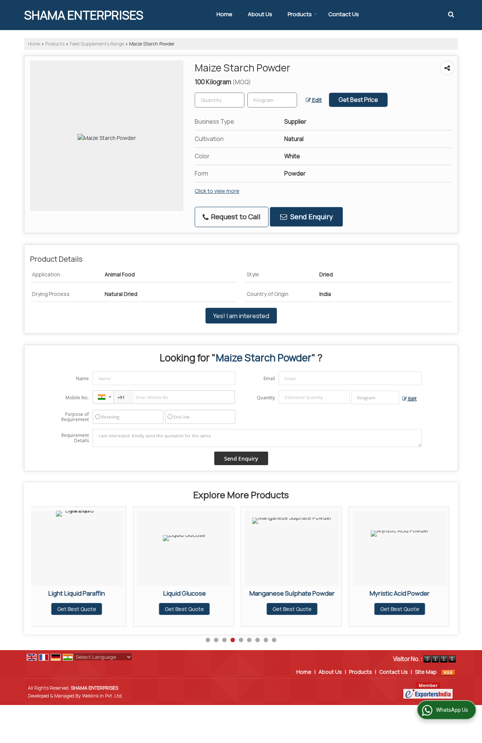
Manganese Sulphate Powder (207, 593)
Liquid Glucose (99, 593)
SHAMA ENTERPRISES (83, 15)
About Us (260, 14)
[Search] (451, 14)
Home (224, 14)
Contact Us (343, 14)
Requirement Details (75, 438)
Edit (316, 99)
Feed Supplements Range (97, 44)
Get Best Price (358, 100)
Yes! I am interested (241, 315)
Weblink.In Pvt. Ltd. (102, 696)
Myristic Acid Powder (315, 593)
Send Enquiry (311, 216)
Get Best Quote (99, 609)
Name (82, 378)
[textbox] (272, 100)
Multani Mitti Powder (423, 593)
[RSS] (448, 671)
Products (300, 14)
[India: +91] (103, 397)
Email (269, 378)
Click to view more (217, 190)
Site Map (426, 671)
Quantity (266, 397)
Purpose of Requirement (75, 417)
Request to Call (235, 216)
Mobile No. (77, 397)
